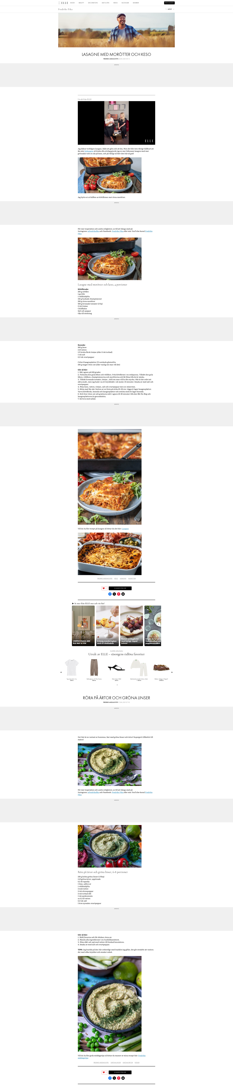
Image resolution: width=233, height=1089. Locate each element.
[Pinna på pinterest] (118, 594)
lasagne (123, 578)
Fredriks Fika (65, 9)
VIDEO (115, 3)
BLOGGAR (125, 3)
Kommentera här (120, 588)
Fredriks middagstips (110, 59)
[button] (83, 626)
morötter (132, 578)
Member (136, 3)
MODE (72, 3)
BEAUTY (81, 3)
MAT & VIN (105, 3)
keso (116, 578)
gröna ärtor (128, 1062)
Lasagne (125, 528)
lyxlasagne (89, 151)
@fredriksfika (93, 231)
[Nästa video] (158, 624)
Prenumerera (169, 3)
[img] (104, 588)
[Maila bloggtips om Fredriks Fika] (123, 594)
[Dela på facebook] (110, 594)
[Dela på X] (114, 594)
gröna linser (116, 1062)
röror (137, 1062)
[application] (116, 123)
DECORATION (93, 3)
